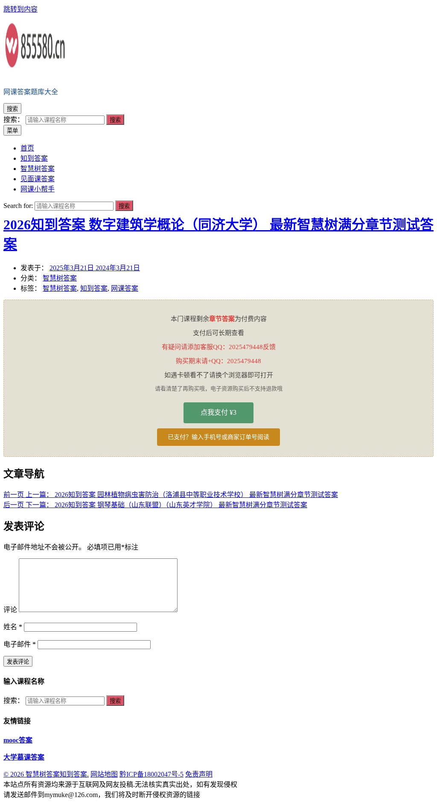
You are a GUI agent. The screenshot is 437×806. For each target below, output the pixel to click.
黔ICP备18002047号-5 (151, 774)
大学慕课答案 (23, 757)
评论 (10, 609)
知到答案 (94, 288)
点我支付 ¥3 (218, 412)
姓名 (12, 626)
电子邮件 (19, 644)
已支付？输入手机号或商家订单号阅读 (218, 437)
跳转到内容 (20, 9)
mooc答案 (17, 740)
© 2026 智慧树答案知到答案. (46, 774)
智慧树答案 (60, 278)
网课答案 (124, 288)
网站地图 (104, 774)
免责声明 (199, 774)
